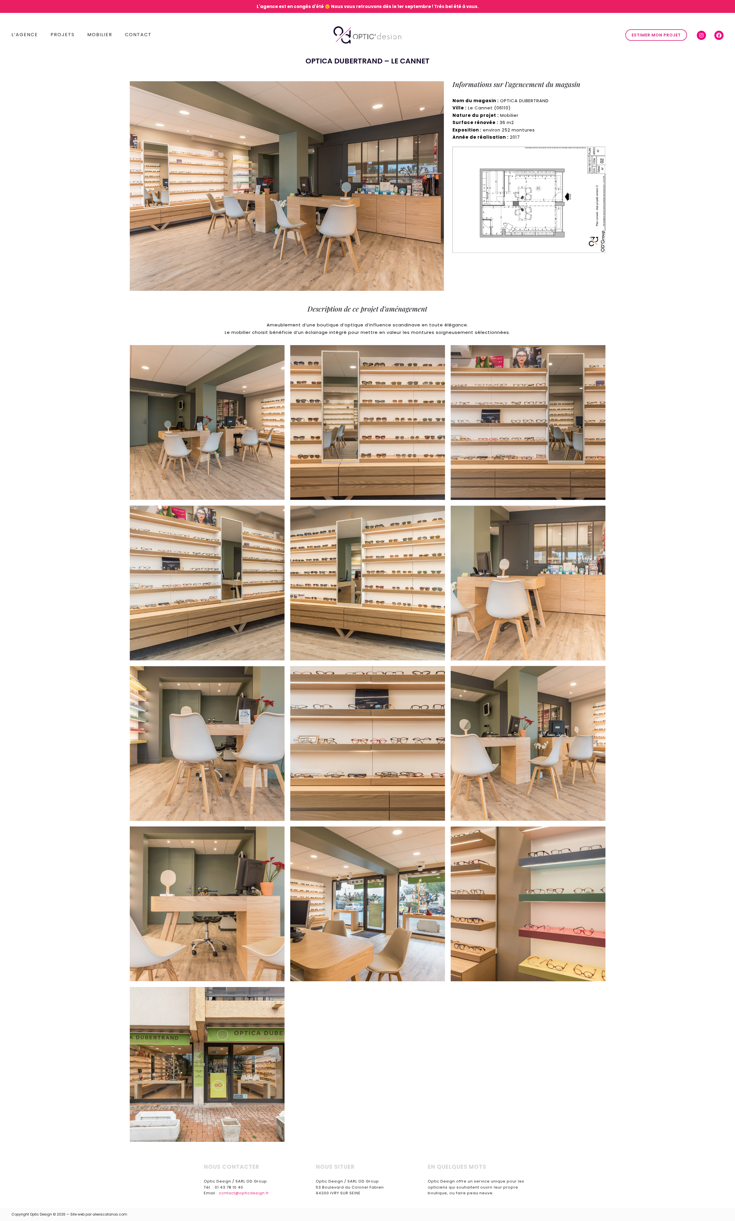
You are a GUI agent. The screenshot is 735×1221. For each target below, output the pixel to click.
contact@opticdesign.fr (244, 1193)
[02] (207, 422)
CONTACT (138, 34)
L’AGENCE (24, 34)
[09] (367, 743)
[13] (527, 904)
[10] (527, 743)
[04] (527, 422)
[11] (207, 904)
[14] (207, 1064)
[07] (527, 583)
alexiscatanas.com (109, 1214)
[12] (367, 904)
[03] (367, 422)
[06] (367, 583)
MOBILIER (99, 34)
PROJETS (63, 34)
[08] (207, 743)
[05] (207, 583)
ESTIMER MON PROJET (656, 35)
